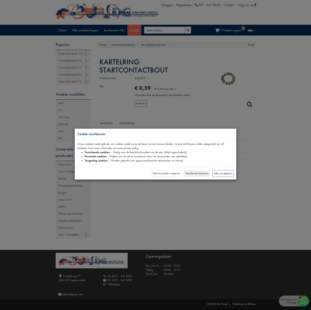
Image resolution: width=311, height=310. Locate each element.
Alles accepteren (223, 173)
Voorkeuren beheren (197, 173)
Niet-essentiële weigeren (166, 173)
